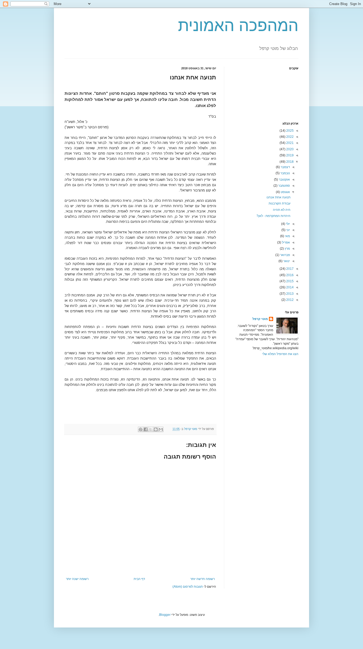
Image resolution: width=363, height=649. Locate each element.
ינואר (286, 261)
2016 (289, 275)
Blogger (165, 615)
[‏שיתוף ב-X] (150, 429)
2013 (289, 294)
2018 (289, 162)
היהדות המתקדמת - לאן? (273, 216)
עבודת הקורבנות (279, 203)
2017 (289, 269)
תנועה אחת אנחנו (278, 197)
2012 (289, 300)
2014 (289, 287)
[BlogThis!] (155, 429)
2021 (289, 143)
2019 (289, 155)
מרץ (287, 248)
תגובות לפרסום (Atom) (187, 586)
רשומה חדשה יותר (202, 579)
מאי (287, 236)
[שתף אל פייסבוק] (145, 429)
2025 (289, 131)
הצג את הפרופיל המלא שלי (280, 354)
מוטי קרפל (260, 319)
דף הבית (139, 579)
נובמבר (285, 173)
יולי (287, 224)
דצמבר (285, 167)
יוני (287, 230)
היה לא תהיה (281, 210)
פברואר (284, 255)
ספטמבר (283, 185)
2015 (289, 281)
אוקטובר (284, 179)
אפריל (285, 242)
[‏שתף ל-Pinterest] (140, 429)
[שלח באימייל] (160, 429)
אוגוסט (285, 192)
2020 (289, 149)
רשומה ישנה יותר (77, 579)
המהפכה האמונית (238, 26)
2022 (289, 137)
